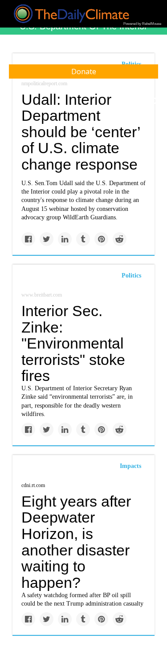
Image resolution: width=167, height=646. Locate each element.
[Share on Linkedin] (65, 239)
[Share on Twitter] (46, 239)
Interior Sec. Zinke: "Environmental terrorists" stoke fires (73, 343)
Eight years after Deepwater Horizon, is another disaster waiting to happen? (76, 542)
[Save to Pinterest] (101, 239)
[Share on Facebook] (28, 239)
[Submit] (154, 101)
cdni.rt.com (33, 485)
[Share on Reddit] (119, 239)
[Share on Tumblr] (83, 239)
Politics (131, 275)
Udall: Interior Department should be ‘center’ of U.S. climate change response (80, 132)
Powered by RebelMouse (142, 24)
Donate (83, 71)
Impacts (130, 466)
